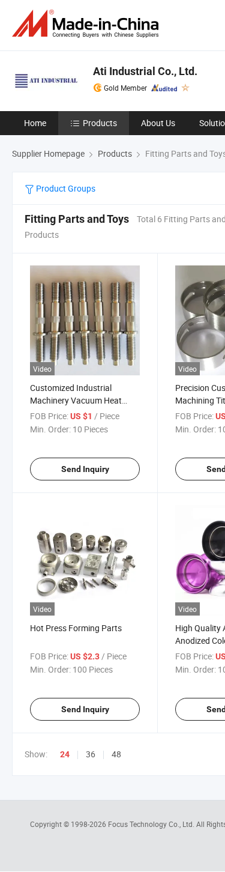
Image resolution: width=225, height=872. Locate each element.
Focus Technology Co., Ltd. (152, 824)
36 (90, 754)
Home (35, 123)
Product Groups (64, 188)
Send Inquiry (85, 469)
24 (65, 754)
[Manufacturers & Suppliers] (87, 24)
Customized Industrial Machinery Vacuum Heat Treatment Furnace (76, 400)
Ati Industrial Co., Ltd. (145, 71)
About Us (158, 123)
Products (100, 123)
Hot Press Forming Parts (76, 628)
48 (116, 754)
